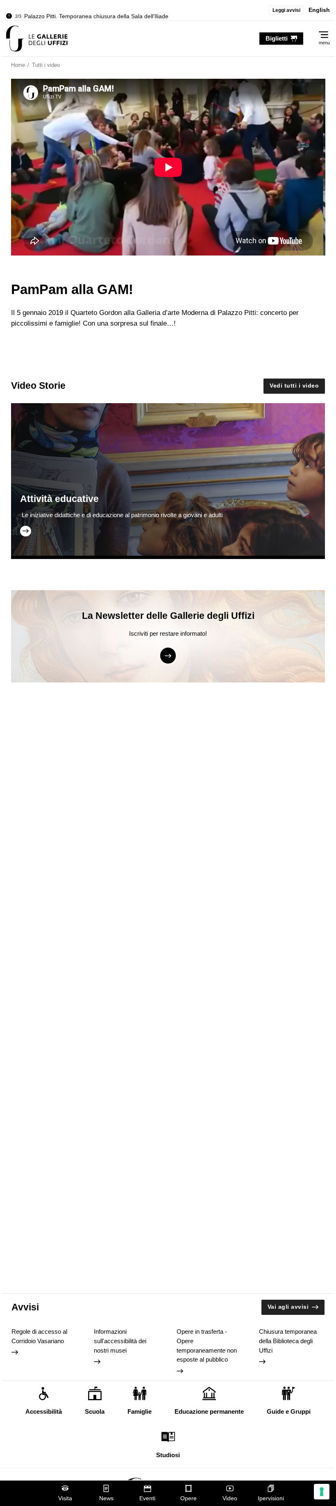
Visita (65, 1498)
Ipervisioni (271, 1498)
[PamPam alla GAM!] (37, 38)
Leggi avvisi (286, 10)
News (106, 1498)
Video (229, 1498)
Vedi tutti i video (294, 386)
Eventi (147, 1498)
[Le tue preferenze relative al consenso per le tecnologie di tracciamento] (321, 1491)
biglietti (277, 38)
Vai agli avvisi (288, 1307)
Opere (188, 1498)
